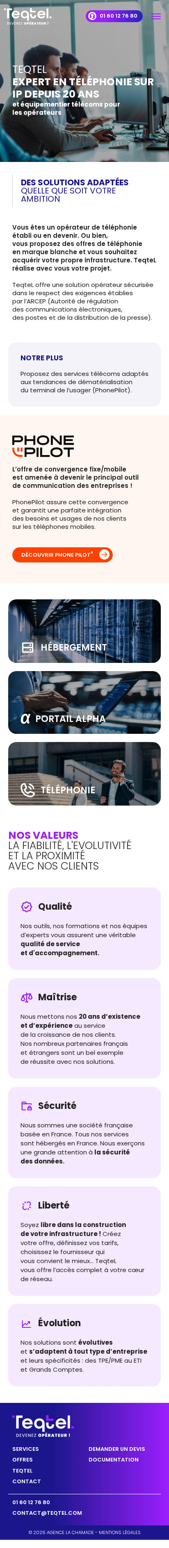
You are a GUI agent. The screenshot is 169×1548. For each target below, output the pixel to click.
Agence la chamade (70, 1532)
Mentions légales (120, 1532)
